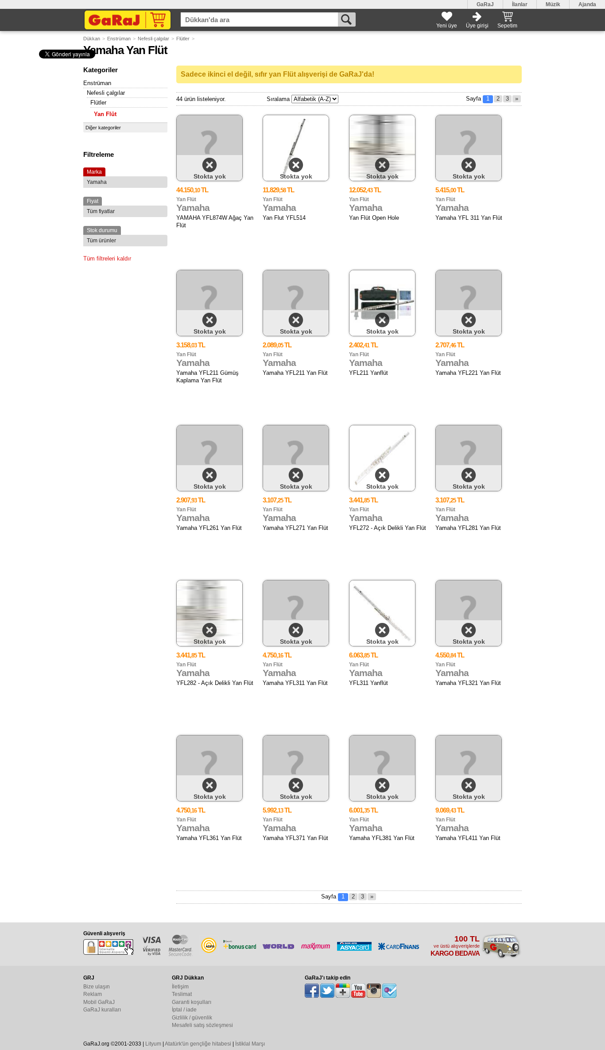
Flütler (183, 38)
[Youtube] (358, 991)
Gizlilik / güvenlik (192, 1018)
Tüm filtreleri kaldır (107, 258)
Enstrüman (119, 38)
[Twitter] (327, 991)
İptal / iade (184, 1010)
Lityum (153, 1044)
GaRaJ (485, 4)
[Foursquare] (389, 991)
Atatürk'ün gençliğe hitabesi (198, 1044)
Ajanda (587, 4)
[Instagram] (374, 991)
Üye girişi (477, 26)
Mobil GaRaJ (99, 1002)
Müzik (553, 4)
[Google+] (343, 991)
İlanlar (519, 4)
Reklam (92, 994)
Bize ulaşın (96, 987)
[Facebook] (312, 991)
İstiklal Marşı (250, 1044)
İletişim (180, 987)
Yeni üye (446, 26)
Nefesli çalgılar (153, 38)
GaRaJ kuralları (102, 1010)
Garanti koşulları (191, 1002)
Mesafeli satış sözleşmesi (202, 1025)
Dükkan (91, 38)
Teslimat (182, 994)
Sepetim (507, 26)
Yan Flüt (105, 114)
